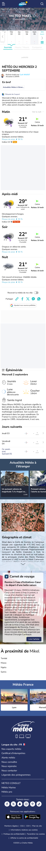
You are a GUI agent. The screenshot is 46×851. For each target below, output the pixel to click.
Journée (8, 47)
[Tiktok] (39, 804)
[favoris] (34, 16)
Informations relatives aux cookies (24, 830)
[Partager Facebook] (22, 299)
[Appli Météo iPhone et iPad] (13, 817)
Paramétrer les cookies (36, 834)
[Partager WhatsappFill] (39, 299)
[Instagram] (26, 804)
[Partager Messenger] (33, 299)
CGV (28, 826)
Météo (2, 9)
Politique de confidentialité (14, 834)
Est (15, 9)
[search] (42, 4)
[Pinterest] (32, 804)
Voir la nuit (37, 112)
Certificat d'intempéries (13, 753)
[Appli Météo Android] (32, 817)
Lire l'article (33, 639)
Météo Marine (9, 787)
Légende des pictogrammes (16, 774)
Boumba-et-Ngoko (24, 9)
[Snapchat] (19, 804)
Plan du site (37, 826)
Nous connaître (9, 761)
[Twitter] (13, 804)
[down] (23, 564)
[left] (3, 36)
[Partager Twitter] (28, 299)
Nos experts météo (11, 749)
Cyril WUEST (25, 74)
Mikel (32, 9)
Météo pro (7, 791)
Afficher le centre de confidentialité (24, 838)
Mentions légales (11, 826)
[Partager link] (17, 299)
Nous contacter (9, 770)
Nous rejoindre (9, 766)
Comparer (37, 47)
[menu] (4, 4)
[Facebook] (7, 804)
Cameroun (9, 9)
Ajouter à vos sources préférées (25, 305)
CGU (22, 826)
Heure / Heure (22, 47)
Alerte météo (8, 757)
